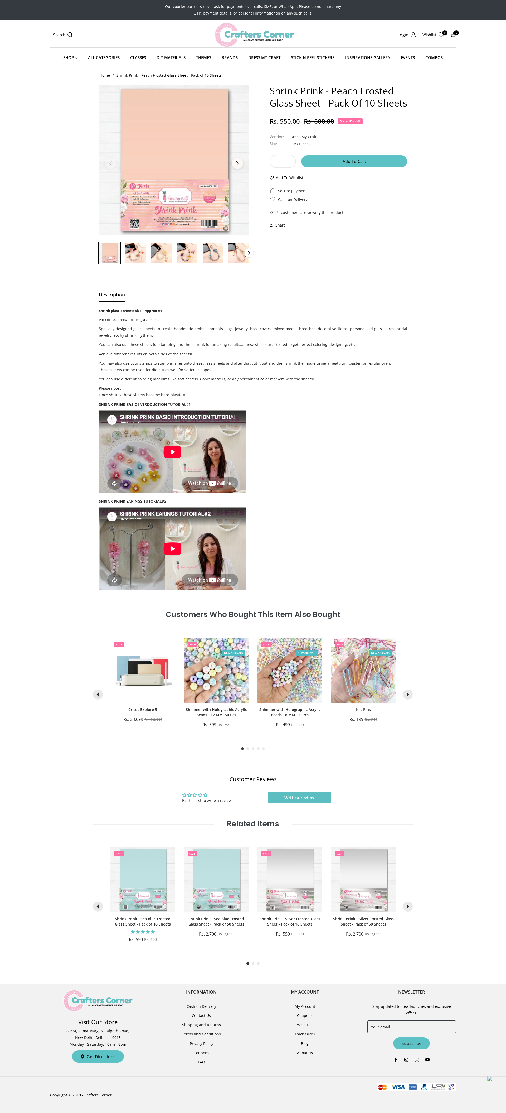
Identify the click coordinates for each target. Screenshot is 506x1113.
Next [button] (237, 163)
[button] (63, 34)
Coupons (201, 1052)
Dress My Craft (303, 136)
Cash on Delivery (201, 1006)
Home (105, 75)
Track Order (304, 1034)
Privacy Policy (201, 1043)
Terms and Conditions (201, 1034)
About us (305, 1052)
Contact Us (201, 1015)
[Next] (408, 695)
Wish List (305, 1024)
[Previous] (98, 695)
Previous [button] (110, 163)
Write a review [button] (299, 798)
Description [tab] (112, 295)
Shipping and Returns (201, 1024)
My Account (305, 1006)
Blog (305, 1043)
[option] (174, 160)
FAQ (201, 1061)
